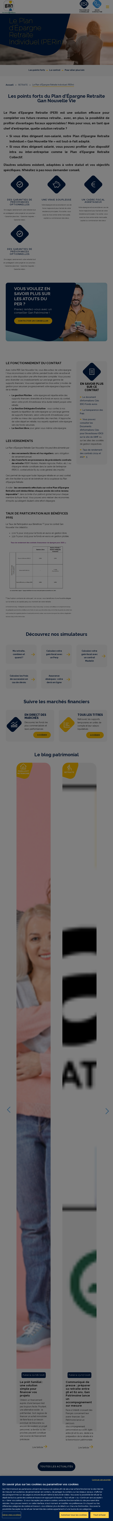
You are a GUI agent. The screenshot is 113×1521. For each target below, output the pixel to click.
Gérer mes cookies (11, 1515)
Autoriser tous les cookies (74, 1515)
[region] (56, 1498)
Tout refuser (99, 1515)
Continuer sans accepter (101, 1480)
